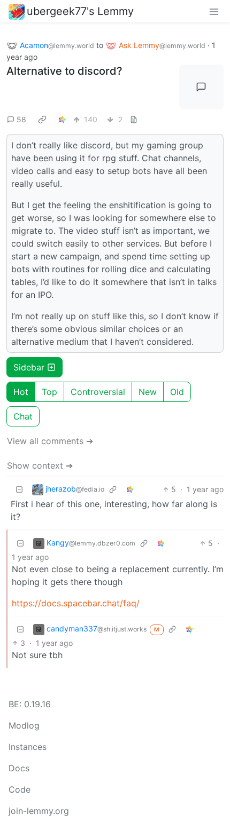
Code (19, 789)
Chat (23, 416)
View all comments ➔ (50, 441)
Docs (19, 768)
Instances (28, 746)
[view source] (133, 119)
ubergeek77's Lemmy (80, 11)
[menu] (213, 11)
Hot (20, 391)
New (148, 391)
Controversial (98, 391)
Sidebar (28, 367)
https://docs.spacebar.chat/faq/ (76, 603)
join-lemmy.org (39, 810)
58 (21, 119)
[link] (42, 119)
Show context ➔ (40, 465)
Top (49, 391)
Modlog (24, 725)
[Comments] (201, 87)
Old (177, 391)
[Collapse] (19, 489)
